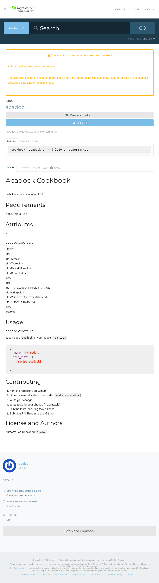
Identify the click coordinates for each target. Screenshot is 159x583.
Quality (51, 167)
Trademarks (19, 568)
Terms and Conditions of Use (54, 574)
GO (142, 28)
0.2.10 (77, 115)
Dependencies (23, 167)
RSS (10, 100)
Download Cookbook (79, 531)
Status (130, 574)
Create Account (127, 9)
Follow (81, 123)
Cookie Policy (96, 574)
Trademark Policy (114, 574)
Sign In (149, 9)
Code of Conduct (28, 574)
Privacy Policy (79, 574)
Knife (35, 141)
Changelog (36, 167)
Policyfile (11, 141)
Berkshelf (24, 141)
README (11, 167)
